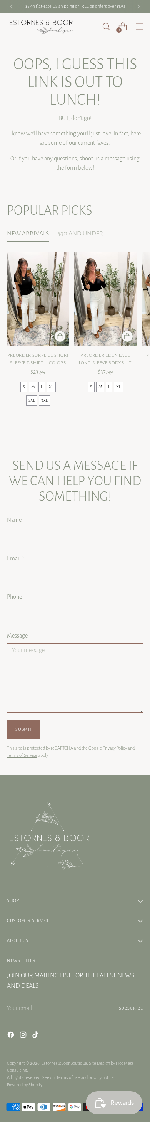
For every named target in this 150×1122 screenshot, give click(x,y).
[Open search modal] (106, 26)
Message (17, 636)
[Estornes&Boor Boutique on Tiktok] (36, 1036)
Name (14, 520)
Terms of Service (22, 755)
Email (15, 558)
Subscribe (131, 1008)
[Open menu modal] (139, 26)
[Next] (138, 6)
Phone (14, 597)
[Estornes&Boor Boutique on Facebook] (11, 1036)
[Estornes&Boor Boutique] (41, 26)
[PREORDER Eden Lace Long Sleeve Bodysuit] (105, 299)
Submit (23, 729)
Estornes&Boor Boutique (64, 1063)
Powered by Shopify (24, 1084)
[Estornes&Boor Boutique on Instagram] (23, 1036)
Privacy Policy (115, 748)
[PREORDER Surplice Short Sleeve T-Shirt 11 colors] (38, 299)
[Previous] (11, 6)
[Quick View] (60, 336)
